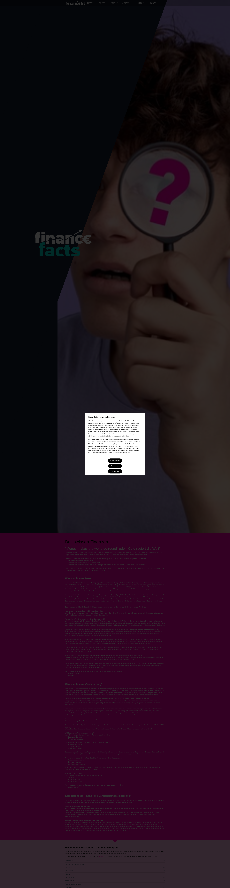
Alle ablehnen (115, 471)
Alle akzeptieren (115, 460)
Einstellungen (115, 466)
